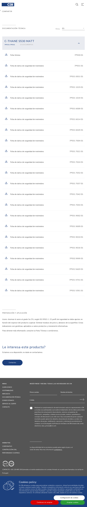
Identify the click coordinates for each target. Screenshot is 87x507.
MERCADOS (6, 394)
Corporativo (7, 446)
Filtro (58, 29)
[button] (73, 28)
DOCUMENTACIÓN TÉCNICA (11, 397)
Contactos (12, 362)
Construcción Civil (9, 450)
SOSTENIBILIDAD (7, 390)
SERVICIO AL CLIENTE (9, 404)
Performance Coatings (11, 453)
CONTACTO (6, 407)
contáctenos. (58, 450)
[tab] (43, 43)
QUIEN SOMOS (7, 387)
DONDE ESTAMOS (8, 400)
